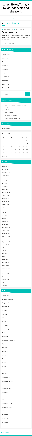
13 (11, 146)
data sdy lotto (5, 418)
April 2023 (5, 221)
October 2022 (5, 239)
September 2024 (6, 172)
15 (19, 146)
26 (7, 152)
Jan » (7, 156)
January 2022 (5, 265)
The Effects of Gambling (11, 115)
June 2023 (4, 215)
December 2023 (6, 198)
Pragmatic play (6, 303)
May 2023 (4, 218)
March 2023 (5, 224)
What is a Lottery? (9, 32)
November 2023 (6, 201)
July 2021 (4, 282)
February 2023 (6, 227)
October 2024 (5, 169)
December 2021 (6, 268)
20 (11, 149)
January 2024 (5, 195)
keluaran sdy (5, 69)
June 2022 (4, 250)
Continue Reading (9, 43)
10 (27, 143)
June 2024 (4, 181)
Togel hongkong (5, 432)
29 (19, 152)
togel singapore (6, 61)
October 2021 (5, 274)
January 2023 (5, 230)
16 (23, 146)
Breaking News (20, 29)
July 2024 (4, 178)
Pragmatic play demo (7, 299)
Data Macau (5, 80)
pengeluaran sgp (6, 65)
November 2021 (6, 271)
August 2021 (5, 279)
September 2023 (6, 207)
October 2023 (5, 204)
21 (15, 149)
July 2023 (4, 212)
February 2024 (6, 192)
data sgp (4, 310)
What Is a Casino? (9, 112)
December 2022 (6, 233)
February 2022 (6, 262)
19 (7, 149)
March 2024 (5, 189)
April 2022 (5, 256)
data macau (5, 422)
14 (15, 146)
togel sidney (5, 414)
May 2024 (4, 183)
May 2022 (4, 253)
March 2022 (5, 259)
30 (23, 152)
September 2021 (6, 276)
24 (27, 149)
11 (3, 146)
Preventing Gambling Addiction (12, 118)
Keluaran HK (5, 84)
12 (7, 146)
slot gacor (4, 73)
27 (11, 152)
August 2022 (5, 244)
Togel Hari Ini (5, 76)
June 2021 (4, 285)
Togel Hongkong (6, 54)
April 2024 (5, 186)
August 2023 (5, 210)
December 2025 (6, 166)
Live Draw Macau (6, 87)
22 (19, 149)
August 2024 (5, 175)
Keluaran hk (5, 58)
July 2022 (4, 247)
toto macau (5, 351)
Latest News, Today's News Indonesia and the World (16, 8)
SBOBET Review (9, 109)
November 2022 (6, 236)
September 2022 (6, 242)
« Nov (3, 156)
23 (23, 149)
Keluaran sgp (5, 306)
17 (27, 146)
